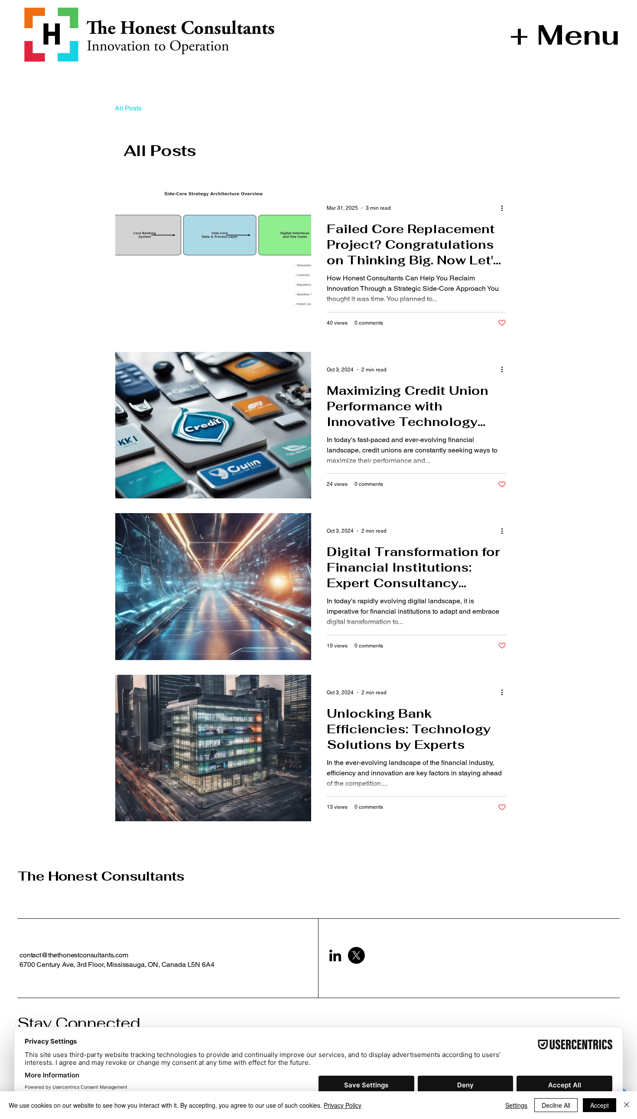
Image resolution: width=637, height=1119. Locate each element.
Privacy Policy (342, 1105)
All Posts (128, 108)
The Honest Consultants (101, 876)
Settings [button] (516, 1105)
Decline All (556, 1105)
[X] (356, 955)
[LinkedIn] (335, 955)
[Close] (626, 1105)
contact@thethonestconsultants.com (74, 955)
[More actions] (505, 208)
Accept (599, 1105)
